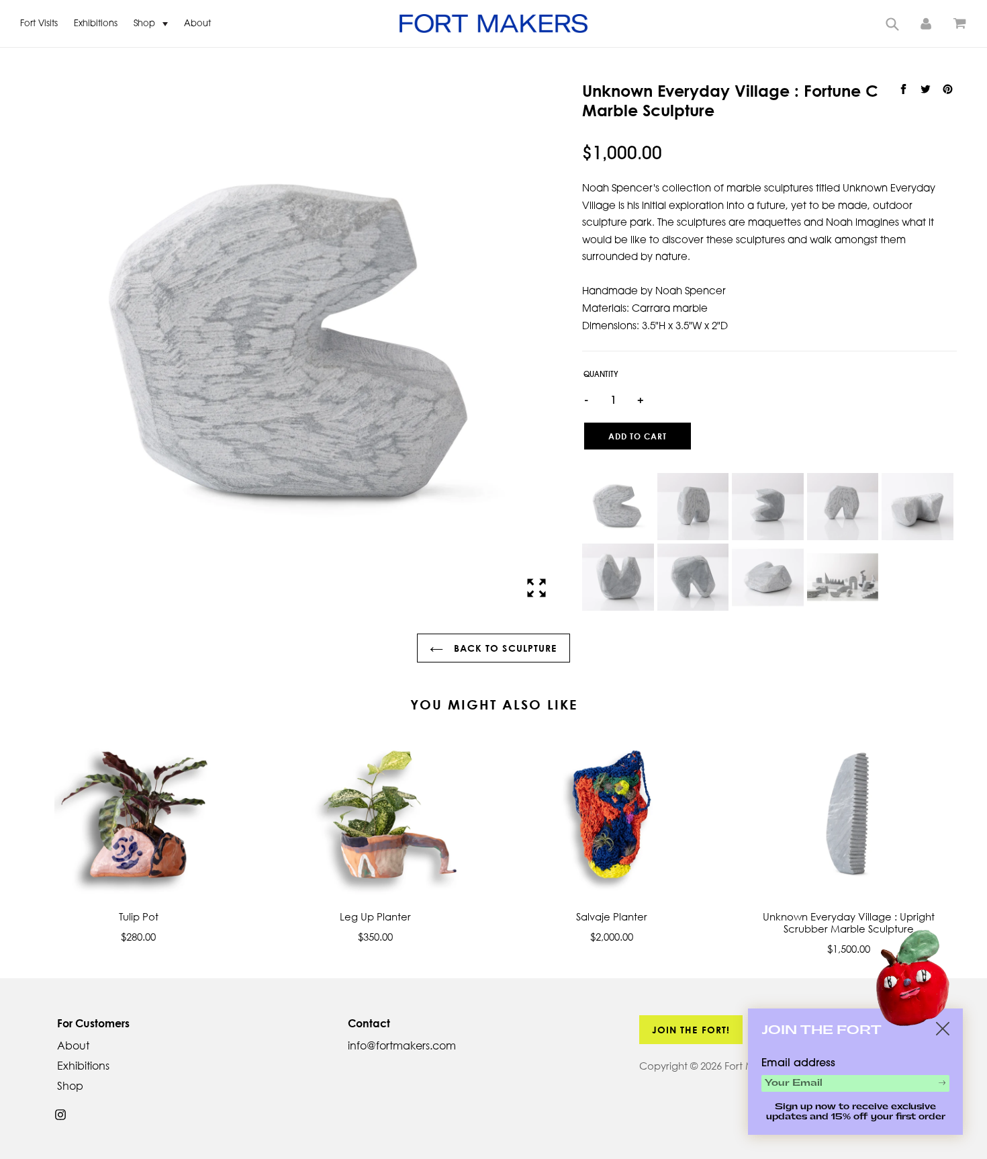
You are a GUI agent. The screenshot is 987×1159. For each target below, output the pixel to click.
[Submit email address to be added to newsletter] (942, 1082)
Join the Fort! (691, 1029)
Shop (146, 23)
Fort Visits (39, 23)
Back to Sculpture (503, 648)
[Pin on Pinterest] (947, 89)
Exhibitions (95, 23)
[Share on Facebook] (905, 89)
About (197, 23)
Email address (798, 1063)
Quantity (600, 375)
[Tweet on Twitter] (927, 89)
